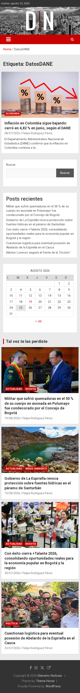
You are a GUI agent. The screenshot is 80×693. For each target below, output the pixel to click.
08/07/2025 (12, 133)
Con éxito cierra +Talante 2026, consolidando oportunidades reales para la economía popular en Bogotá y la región (40, 234)
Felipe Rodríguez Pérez (38, 133)
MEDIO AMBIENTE (36, 468)
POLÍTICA (12, 623)
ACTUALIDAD (14, 389)
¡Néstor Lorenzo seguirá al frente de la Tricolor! (38, 252)
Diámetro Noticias (50, 675)
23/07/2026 (12, 648)
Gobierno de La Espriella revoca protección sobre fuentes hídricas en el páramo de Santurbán (38, 483)
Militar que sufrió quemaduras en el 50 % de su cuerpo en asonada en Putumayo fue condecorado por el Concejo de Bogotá (37, 211)
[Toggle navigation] (8, 39)
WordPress (53, 686)
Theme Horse (45, 681)
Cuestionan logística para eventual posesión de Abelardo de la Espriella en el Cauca (40, 638)
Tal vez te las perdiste (26, 341)
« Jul (38, 321)
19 (30, 302)
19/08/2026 (12, 418)
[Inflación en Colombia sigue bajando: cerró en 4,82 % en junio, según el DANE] (40, 95)
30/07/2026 (12, 573)
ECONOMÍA (12, 113)
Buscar (11, 165)
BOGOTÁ (30, 389)
